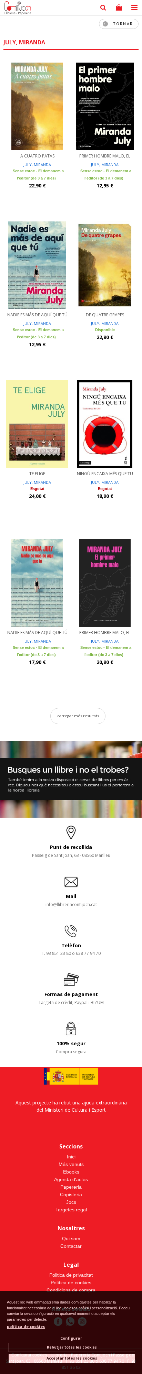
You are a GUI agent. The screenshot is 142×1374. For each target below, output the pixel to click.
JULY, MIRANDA (37, 164)
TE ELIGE (37, 474)
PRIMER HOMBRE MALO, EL (104, 156)
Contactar (71, 1246)
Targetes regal (71, 1209)
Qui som (71, 1238)
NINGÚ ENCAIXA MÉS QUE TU (105, 474)
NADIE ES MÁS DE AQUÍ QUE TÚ (37, 315)
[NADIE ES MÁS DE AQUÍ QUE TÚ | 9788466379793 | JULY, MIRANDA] (37, 264)
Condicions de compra (71, 1290)
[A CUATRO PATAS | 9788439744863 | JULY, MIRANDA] (37, 105)
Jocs (71, 1202)
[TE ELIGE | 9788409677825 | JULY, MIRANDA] (37, 423)
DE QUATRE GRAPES (105, 315)
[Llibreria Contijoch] (16, 8)
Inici (71, 1156)
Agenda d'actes (71, 1179)
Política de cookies (71, 1282)
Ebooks (71, 1172)
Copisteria (71, 1194)
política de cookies (26, 1326)
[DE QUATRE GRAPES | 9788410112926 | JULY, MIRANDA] (104, 264)
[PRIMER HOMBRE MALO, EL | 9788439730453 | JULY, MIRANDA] (104, 582)
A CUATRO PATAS (37, 156)
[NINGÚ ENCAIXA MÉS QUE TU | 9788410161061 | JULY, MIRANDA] (104, 423)
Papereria (71, 1187)
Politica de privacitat (71, 1275)
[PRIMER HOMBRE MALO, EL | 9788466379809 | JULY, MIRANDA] (104, 105)
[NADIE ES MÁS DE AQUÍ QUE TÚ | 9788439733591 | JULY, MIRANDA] (37, 582)
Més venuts (71, 1164)
